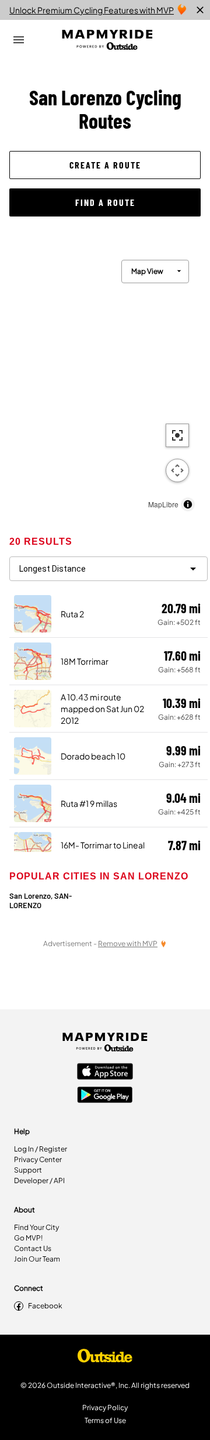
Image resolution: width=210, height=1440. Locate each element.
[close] (200, 10)
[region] (105, 382)
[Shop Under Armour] (105, 1359)
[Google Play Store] (105, 1096)
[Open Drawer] (19, 40)
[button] (105, 165)
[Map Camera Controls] (177, 470)
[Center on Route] (177, 435)
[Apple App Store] (105, 1072)
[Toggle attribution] (188, 504)
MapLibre (163, 504)
